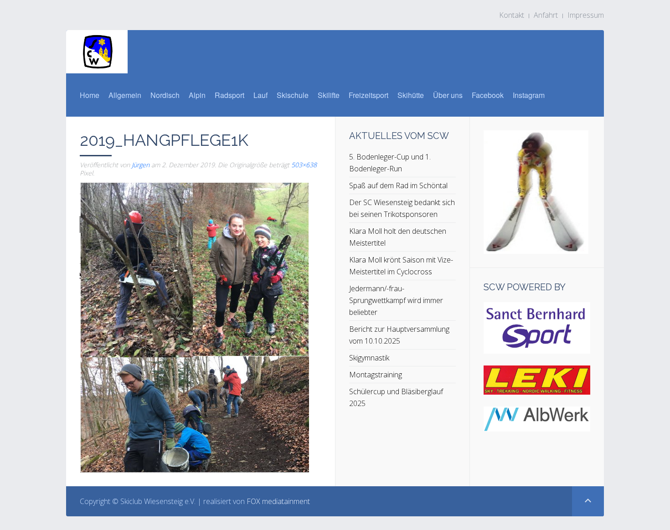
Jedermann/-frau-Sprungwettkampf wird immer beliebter (396, 300)
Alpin (197, 95)
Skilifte (329, 95)
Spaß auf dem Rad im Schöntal (398, 185)
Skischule (293, 95)
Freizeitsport (368, 95)
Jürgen (140, 164)
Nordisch (165, 95)
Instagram (529, 95)
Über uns (448, 95)
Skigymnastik (369, 358)
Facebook (488, 95)
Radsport (229, 95)
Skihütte (410, 95)
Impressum (585, 15)
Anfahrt (546, 15)
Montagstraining (375, 375)
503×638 (304, 164)
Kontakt (511, 15)
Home (89, 95)
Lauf (260, 95)
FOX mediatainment (278, 501)
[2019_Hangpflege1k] (194, 326)
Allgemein (124, 95)
